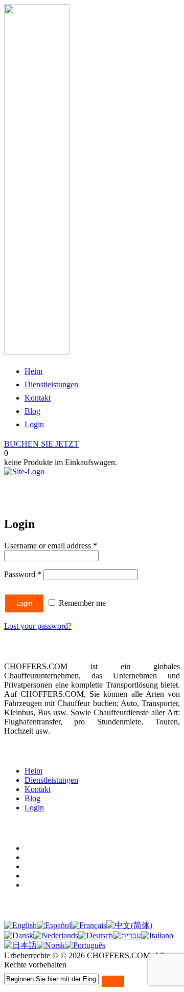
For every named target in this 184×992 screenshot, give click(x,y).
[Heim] (24, 471)
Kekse (35, 866)
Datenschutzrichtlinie (59, 857)
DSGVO (39, 884)
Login (34, 424)
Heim (33, 371)
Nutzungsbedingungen (61, 848)
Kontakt (38, 397)
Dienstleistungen (51, 384)
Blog (32, 411)
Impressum (42, 875)
